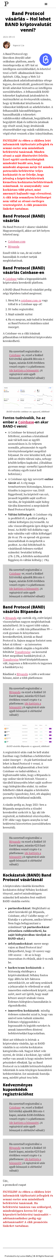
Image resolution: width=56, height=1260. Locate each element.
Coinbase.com (16, 241)
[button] (46, 4)
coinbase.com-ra (31, 300)
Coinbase (11, 279)
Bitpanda (13, 246)
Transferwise (23, 652)
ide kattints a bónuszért (24, 370)
